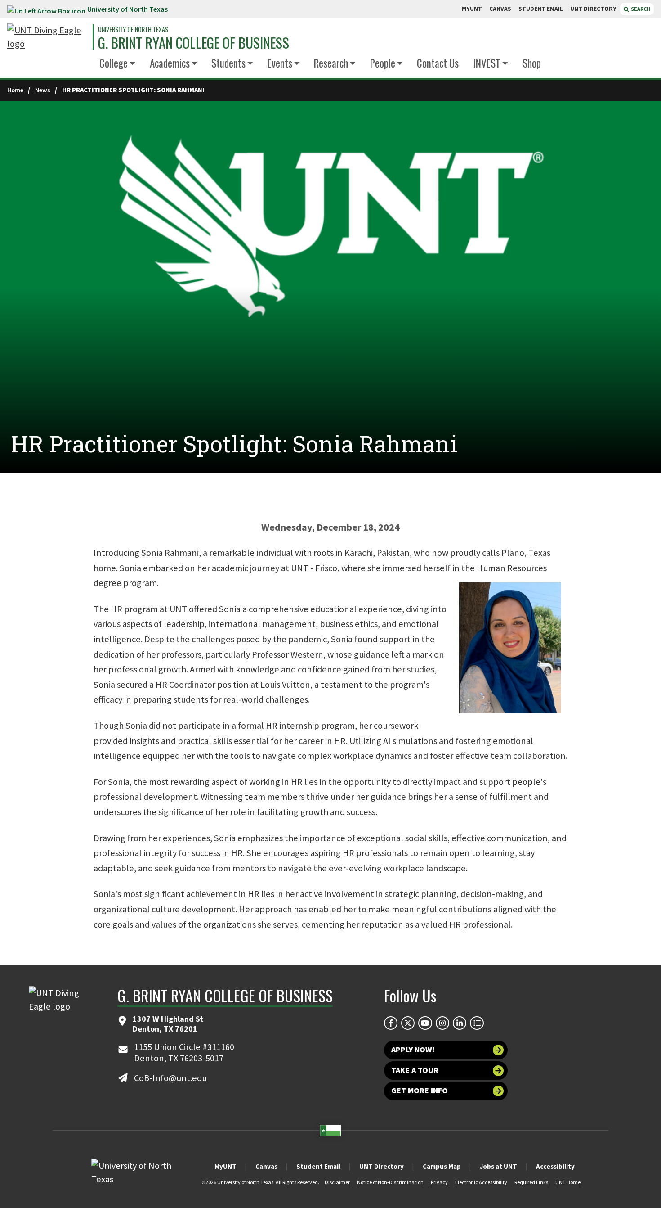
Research (331, 63)
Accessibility (555, 1166)
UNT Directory (381, 1166)
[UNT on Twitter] (408, 1023)
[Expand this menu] (132, 64)
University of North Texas (127, 9)
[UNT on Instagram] (442, 1023)
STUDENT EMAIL (540, 9)
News (42, 90)
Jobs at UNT (498, 1166)
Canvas (266, 1166)
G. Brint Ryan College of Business (193, 43)
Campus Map (442, 1166)
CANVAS (500, 9)
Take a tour (414, 1070)
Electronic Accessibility (481, 1182)
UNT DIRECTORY (593, 9)
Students (228, 63)
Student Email (318, 1166)
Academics (170, 63)
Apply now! (413, 1050)
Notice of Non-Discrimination (390, 1182)
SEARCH (640, 8)
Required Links (531, 1182)
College (113, 63)
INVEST (486, 63)
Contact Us (438, 63)
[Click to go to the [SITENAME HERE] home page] (47, 37)
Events (280, 63)
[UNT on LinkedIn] (459, 1023)
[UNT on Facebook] (390, 1023)
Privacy (439, 1182)
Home (15, 90)
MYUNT (472, 9)
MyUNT (225, 1166)
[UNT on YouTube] (425, 1023)
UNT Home (568, 1182)
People (382, 63)
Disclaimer (337, 1182)
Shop (532, 63)
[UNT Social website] (476, 1023)
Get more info (419, 1090)
